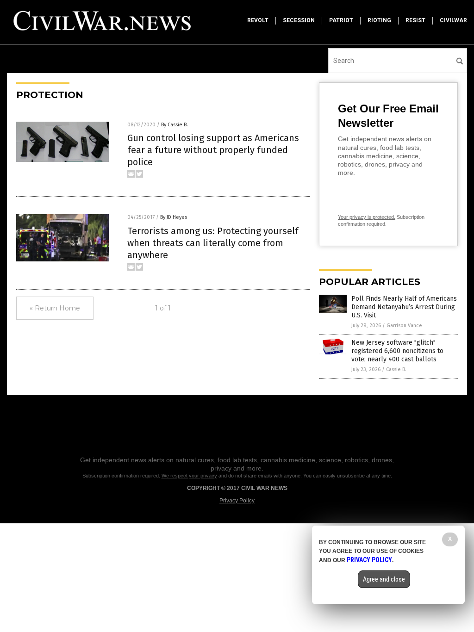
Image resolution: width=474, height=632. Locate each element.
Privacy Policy (237, 500)
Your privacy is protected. (366, 217)
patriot (341, 20)
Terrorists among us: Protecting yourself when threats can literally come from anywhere (213, 242)
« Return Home (55, 308)
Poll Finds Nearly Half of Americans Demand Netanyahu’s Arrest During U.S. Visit (404, 307)
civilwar (453, 20)
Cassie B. (396, 369)
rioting (379, 20)
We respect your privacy (189, 475)
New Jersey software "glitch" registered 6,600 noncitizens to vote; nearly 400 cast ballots (397, 351)
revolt (257, 20)
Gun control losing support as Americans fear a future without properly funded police (213, 149)
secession (299, 20)
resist (415, 20)
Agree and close (384, 579)
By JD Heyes (173, 217)
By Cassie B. (174, 125)
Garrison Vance (404, 325)
